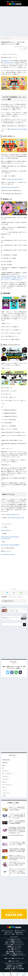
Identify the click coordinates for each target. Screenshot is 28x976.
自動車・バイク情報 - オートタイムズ (14, 953)
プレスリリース (6, 793)
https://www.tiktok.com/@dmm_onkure (16, 517)
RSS (20, 674)
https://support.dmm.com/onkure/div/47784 (10, 187)
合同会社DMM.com (5, 60)
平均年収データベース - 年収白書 (14, 965)
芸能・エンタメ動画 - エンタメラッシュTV (14, 958)
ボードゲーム (5, 779)
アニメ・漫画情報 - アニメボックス (14, 941)
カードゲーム (5, 776)
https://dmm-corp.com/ (9, 62)
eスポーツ (4, 781)
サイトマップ (21, 934)
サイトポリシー (10, 932)
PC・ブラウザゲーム (19, 596)
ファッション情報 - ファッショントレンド (14, 944)
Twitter (8, 674)
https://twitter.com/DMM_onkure (12, 514)
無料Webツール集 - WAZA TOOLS (14, 967)
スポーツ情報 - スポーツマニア (14, 948)
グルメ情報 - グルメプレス (14, 939)
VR (3, 768)
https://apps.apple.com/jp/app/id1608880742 (10, 544)
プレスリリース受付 (10, 934)
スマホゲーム (11, 596)
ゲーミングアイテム (7, 784)
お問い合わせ (20, 932)
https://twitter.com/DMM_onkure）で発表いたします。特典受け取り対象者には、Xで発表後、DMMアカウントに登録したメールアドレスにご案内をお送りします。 (14, 278)
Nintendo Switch (6, 759)
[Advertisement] (14, 21)
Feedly (16, 674)
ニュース (4, 790)
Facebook (12, 674)
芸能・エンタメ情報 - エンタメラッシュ (14, 942)
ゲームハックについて (8, 930)
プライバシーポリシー (21, 930)
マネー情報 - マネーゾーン (14, 949)
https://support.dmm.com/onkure (8, 554)
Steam (3, 765)
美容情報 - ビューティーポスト (14, 946)
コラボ (3, 787)
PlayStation (5, 762)
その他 (3, 795)
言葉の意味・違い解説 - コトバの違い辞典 (14, 968)
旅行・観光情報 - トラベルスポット (14, 951)
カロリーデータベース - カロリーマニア (14, 963)
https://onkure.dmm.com (6, 530)
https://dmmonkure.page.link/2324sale (15, 179)
